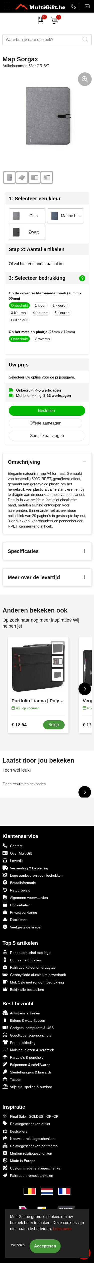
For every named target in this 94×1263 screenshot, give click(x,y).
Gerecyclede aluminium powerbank (38, 975)
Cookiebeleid (20, 905)
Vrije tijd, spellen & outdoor (31, 1087)
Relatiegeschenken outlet (30, 1124)
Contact (16, 846)
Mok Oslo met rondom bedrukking (37, 982)
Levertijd (17, 861)
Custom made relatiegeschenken (36, 1168)
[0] (39, 20)
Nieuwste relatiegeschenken (32, 1139)
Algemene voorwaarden (29, 898)
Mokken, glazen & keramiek (32, 1050)
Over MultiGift (21, 853)
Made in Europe (22, 1161)
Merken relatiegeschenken (31, 1153)
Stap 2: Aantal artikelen (36, 249)
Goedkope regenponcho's (30, 1035)
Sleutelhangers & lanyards (31, 1072)
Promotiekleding (23, 1043)
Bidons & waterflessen (27, 1020)
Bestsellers (18, 1131)
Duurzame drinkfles (25, 960)
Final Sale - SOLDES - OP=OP (34, 1116)
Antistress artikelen (25, 1013)
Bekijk (53, 725)
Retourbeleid (20, 890)
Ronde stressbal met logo (30, 953)
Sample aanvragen (47, 436)
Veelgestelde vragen (26, 927)
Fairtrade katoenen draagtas (32, 967)
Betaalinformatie (23, 883)
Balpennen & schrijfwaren (30, 1065)
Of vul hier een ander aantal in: (36, 264)
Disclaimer (18, 920)
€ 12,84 (19, 724)
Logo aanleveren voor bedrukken (36, 875)
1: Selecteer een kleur (35, 198)
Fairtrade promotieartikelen (31, 1176)
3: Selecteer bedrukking (37, 278)
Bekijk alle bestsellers (27, 990)
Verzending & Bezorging (29, 868)
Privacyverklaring (23, 912)
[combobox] (41, 39)
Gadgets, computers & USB (32, 1028)
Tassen (15, 1080)
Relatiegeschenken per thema (34, 1146)
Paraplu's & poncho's (26, 1057)
